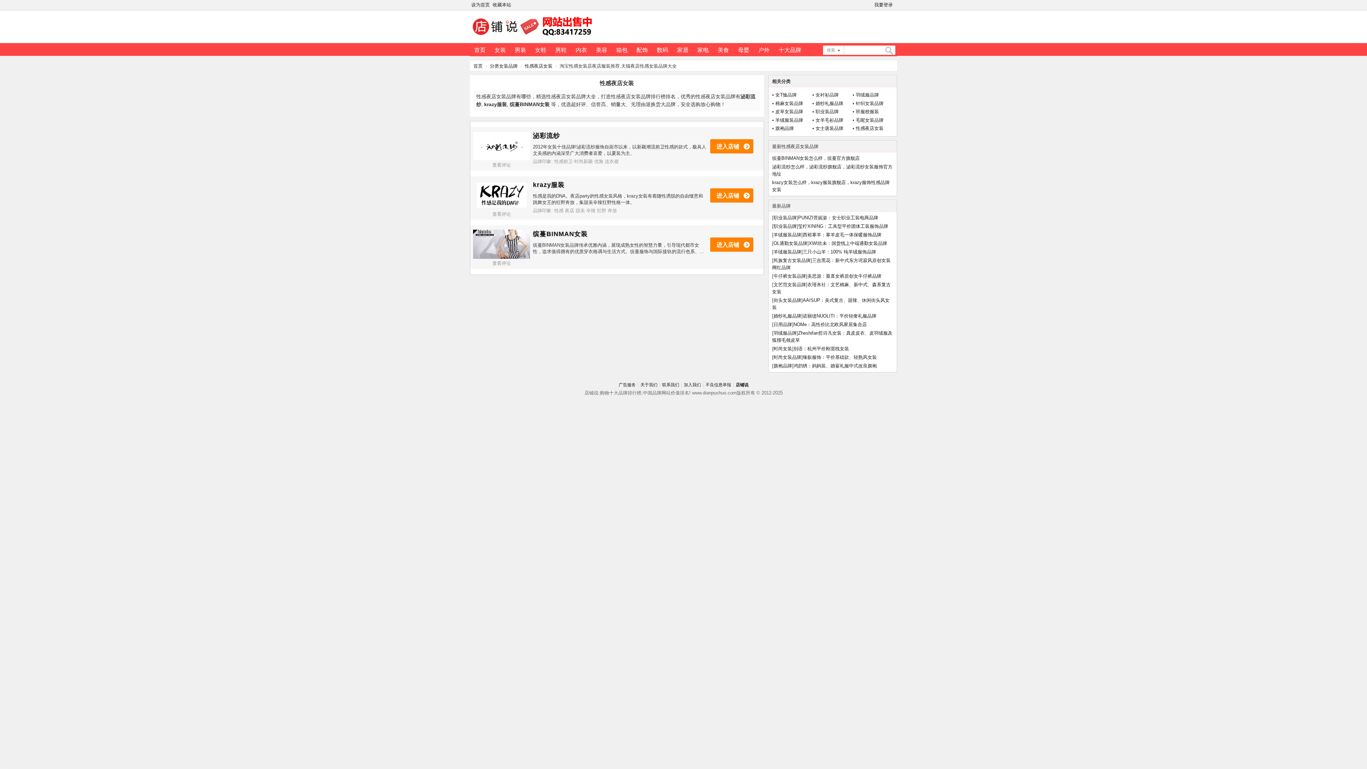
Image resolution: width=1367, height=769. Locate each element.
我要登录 (883, 4)
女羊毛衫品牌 (829, 120)
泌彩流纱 (546, 135)
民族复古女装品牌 (792, 260)
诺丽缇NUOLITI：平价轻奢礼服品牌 (839, 316)
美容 (601, 50)
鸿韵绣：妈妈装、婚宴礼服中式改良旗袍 (835, 365)
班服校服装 (867, 111)
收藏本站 (502, 4)
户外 (764, 50)
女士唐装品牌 (829, 128)
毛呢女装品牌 (870, 120)
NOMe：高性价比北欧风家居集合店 (830, 324)
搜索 (831, 50)
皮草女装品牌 (789, 111)
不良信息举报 (718, 384)
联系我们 (670, 384)
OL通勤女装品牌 (790, 243)
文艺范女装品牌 (790, 284)
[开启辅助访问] (895, 5)
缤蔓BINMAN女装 (560, 233)
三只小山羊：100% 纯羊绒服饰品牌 (839, 252)
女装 (500, 50)
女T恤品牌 (786, 95)
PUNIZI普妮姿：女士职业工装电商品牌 (838, 217)
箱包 (622, 50)
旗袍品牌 (784, 128)
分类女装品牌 (504, 66)
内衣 (581, 50)
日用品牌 (783, 324)
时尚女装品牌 (787, 357)
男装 (520, 50)
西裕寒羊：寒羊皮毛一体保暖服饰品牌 (842, 234)
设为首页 (480, 4)
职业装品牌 (827, 111)
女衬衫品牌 (827, 95)
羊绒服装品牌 (789, 120)
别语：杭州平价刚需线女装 (821, 348)
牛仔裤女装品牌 (790, 276)
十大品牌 (790, 50)
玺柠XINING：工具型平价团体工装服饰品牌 (843, 226)
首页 (480, 50)
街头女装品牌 (787, 300)
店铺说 (742, 384)
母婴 (743, 50)
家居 (682, 50)
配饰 (642, 50)
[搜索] (888, 50)
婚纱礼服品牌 (829, 103)
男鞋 (561, 50)
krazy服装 (549, 184)
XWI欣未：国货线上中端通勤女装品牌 (848, 243)
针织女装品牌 (870, 103)
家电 (703, 50)
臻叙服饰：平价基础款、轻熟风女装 (840, 357)
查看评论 (501, 165)
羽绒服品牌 (867, 95)
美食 (723, 50)
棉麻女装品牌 (789, 103)
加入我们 (692, 384)
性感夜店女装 (538, 66)
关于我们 (649, 384)
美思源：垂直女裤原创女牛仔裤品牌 (844, 276)
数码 (662, 50)
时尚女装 (783, 348)
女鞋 (540, 50)
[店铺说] (533, 35)
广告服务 (627, 384)
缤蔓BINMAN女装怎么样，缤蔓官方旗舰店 (816, 158)
